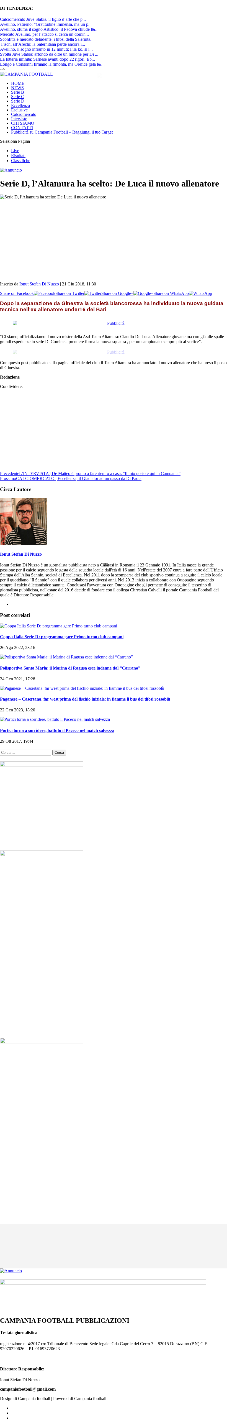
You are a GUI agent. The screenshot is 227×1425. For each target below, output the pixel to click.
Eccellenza (20, 105)
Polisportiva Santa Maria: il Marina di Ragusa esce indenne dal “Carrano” (70, 663)
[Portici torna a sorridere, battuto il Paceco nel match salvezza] (55, 714)
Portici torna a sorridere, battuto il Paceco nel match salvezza (57, 725)
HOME (17, 83)
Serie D (17, 101)
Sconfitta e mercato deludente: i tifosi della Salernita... (47, 39)
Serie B (17, 92)
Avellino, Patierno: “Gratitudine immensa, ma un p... (46, 24)
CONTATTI (22, 127)
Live (15, 150)
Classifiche (20, 160)
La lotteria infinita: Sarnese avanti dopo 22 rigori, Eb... (47, 59)
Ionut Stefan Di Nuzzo (39, 284)
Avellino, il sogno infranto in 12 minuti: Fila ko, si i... (46, 49)
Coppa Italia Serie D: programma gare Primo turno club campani (61, 631)
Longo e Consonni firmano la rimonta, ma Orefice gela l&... (52, 64)
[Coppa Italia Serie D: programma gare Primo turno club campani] (58, 621)
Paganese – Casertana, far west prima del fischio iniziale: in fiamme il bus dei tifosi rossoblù (85, 694)
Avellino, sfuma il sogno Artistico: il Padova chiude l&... (49, 29)
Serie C (17, 96)
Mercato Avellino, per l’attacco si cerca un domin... (44, 34)
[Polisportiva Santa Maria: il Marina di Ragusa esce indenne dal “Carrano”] (66, 652)
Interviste (19, 118)
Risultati (18, 155)
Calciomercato (23, 114)
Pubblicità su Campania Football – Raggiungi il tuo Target (62, 132)
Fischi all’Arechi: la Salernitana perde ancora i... (42, 44)
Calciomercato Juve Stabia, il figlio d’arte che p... (43, 19)
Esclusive (19, 110)
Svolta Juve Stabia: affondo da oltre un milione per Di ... (49, 54)
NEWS (17, 87)
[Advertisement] (113, 238)
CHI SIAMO (22, 123)
